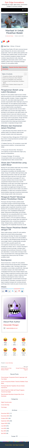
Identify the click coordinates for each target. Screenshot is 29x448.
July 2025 (3, 426)
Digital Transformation (6, 402)
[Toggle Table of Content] (24, 74)
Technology (4, 407)
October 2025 (4, 418)
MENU (25, 10)
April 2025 (3, 433)
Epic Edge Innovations (14, 2)
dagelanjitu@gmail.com (12, 328)
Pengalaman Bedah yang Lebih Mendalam (13, 76)
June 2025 (3, 428)
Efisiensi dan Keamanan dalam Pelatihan (12, 78)
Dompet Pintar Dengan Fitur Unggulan (22, 368)
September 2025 (5, 421)
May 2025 (3, 431)
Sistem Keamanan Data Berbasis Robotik (6, 368)
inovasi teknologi (9, 363)
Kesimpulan (5, 86)
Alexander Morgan (11, 325)
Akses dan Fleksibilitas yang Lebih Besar (12, 79)
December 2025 (5, 413)
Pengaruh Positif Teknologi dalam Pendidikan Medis (13, 82)
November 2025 (5, 416)
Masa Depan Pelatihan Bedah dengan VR (13, 84)
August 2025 (4, 423)
